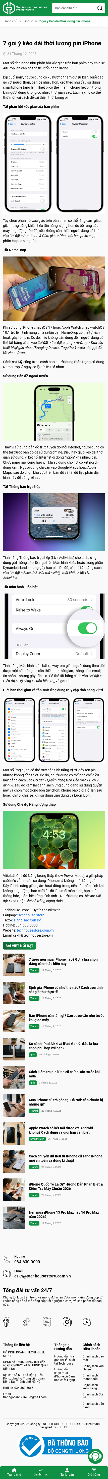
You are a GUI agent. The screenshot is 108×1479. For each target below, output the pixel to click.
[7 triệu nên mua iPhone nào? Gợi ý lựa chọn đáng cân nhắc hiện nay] (14, 965)
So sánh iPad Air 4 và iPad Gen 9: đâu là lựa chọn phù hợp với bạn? (63, 1046)
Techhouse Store (31, 915)
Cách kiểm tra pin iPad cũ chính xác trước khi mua (64, 1074)
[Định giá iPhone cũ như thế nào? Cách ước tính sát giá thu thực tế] (14, 993)
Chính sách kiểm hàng (90, 1386)
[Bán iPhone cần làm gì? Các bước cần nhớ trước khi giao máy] (14, 1021)
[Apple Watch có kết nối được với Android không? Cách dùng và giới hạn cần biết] (14, 1133)
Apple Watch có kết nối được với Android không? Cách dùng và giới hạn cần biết (61, 1130)
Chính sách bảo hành (93, 1405)
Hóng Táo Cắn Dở (27, 920)
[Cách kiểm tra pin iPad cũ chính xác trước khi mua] (14, 1077)
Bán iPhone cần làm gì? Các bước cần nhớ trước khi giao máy (66, 1018)
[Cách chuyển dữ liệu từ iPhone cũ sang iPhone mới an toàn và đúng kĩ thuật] (14, 1161)
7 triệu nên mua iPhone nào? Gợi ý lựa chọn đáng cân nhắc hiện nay (63, 961)
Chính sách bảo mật (93, 1358)
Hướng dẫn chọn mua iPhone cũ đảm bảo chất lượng (64, 1375)
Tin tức (28, 21)
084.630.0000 (27, 1262)
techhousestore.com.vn (35, 930)
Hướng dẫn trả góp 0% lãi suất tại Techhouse (64, 1360)
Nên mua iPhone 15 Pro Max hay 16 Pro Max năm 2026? (64, 1214)
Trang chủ (14, 1474)
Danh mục (41, 1474)
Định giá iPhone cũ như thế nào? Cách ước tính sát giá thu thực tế (66, 989)
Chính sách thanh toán (90, 1377)
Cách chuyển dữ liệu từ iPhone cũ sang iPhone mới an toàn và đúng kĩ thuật (65, 1158)
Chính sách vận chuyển (93, 1367)
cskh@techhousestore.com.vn (42, 1276)
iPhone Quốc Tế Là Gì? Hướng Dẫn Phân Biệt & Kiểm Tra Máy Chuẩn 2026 (66, 1186)
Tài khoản (67, 1474)
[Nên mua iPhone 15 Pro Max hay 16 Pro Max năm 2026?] (14, 1218)
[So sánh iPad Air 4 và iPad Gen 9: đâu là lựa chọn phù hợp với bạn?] (14, 1049)
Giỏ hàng (94, 1474)
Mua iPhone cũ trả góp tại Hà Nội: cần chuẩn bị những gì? (66, 1102)
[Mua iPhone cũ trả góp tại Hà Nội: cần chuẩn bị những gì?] (14, 1105)
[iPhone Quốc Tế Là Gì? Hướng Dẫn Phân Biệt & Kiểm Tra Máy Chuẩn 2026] (14, 1189)
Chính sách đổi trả (93, 1396)
